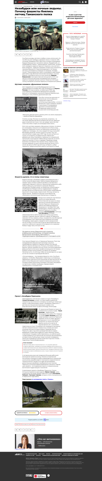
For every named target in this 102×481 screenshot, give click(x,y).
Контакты (38, 455)
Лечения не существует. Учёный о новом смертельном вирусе (77, 85)
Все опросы (75, 26)
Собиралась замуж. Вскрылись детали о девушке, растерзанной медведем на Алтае (77, 75)
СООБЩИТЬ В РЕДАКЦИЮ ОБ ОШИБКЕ (70, 455)
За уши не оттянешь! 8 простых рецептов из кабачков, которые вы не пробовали (78, 70)
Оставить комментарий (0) (51, 412)
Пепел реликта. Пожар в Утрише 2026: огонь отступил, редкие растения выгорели (75, 49)
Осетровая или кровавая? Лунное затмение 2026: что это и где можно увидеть (75, 61)
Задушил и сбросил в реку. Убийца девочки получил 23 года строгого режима (75, 43)
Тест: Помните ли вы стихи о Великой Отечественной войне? (39, 285)
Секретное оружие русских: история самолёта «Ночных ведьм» (39, 399)
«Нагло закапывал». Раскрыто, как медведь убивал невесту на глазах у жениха (78, 95)
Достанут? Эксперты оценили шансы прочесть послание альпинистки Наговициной (78, 90)
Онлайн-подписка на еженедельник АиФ (73, 453)
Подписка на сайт (30, 455)
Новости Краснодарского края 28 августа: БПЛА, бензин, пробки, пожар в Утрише (75, 38)
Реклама (48, 453)
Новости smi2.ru (20, 449)
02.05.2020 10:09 (18, 6)
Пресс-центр (41, 453)
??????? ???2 (66, 101)
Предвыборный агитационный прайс (51, 455)
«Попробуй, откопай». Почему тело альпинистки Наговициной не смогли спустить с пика (78, 80)
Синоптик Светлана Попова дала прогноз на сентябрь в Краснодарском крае (75, 55)
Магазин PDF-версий (57, 453)
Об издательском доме (31, 453)
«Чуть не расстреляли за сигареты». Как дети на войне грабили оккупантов (42, 166)
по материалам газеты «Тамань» (42, 379)
